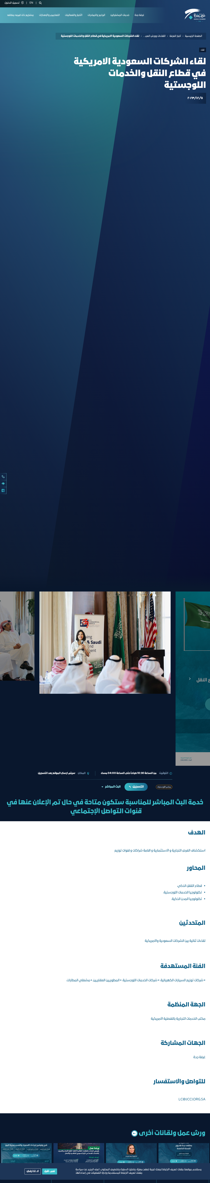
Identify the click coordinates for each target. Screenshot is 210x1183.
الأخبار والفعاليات (73, 15)
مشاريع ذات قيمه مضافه (20, 15)
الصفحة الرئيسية (193, 36)
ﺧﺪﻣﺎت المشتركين (119, 15)
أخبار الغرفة (175, 36)
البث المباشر (113, 787)
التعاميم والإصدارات (49, 15)
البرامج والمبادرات (96, 15)
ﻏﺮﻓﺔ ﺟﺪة (139, 15)
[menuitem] (31, 3)
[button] (20, 679)
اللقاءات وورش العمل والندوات (154, 36)
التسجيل (138, 787)
